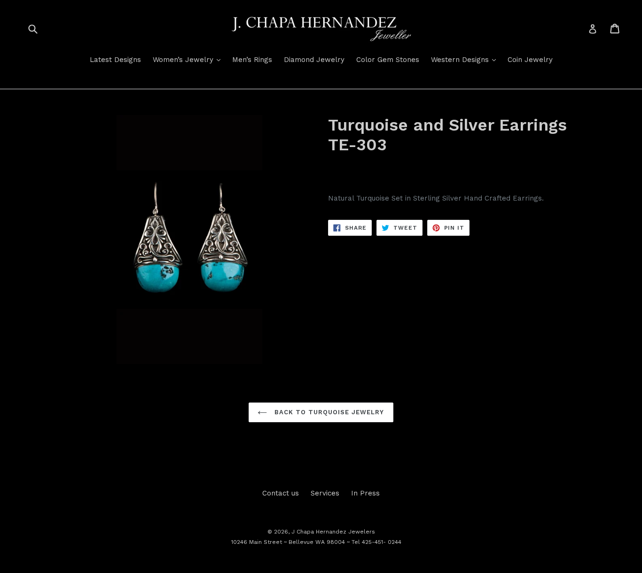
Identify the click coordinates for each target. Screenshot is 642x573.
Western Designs (466, 59)
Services (325, 493)
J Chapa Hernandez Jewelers (333, 531)
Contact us (280, 493)
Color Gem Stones (387, 59)
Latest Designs (115, 59)
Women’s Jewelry (189, 59)
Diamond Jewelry (314, 59)
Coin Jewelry (530, 59)
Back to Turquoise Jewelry (328, 412)
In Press (365, 493)
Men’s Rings (252, 59)
